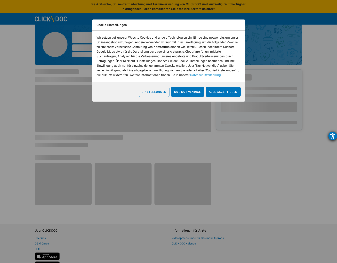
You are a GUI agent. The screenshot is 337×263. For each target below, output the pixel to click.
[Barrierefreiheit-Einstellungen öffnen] (332, 136)
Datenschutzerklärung (205, 75)
